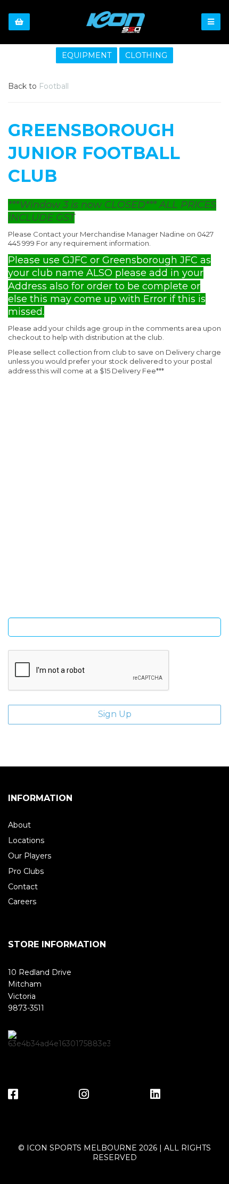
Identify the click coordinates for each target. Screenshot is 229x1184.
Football (54, 86)
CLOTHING (146, 55)
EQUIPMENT (86, 55)
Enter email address (114, 609)
